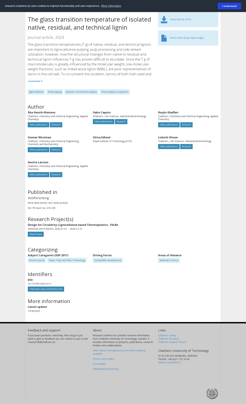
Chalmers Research (168, 338)
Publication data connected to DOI (46, 289)
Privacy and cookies (103, 358)
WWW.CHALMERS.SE (169, 362)
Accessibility (99, 363)
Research (56, 124)
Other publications (38, 124)
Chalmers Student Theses (172, 342)
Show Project (36, 234)
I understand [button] (229, 6)
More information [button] (111, 6)
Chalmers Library (167, 335)
